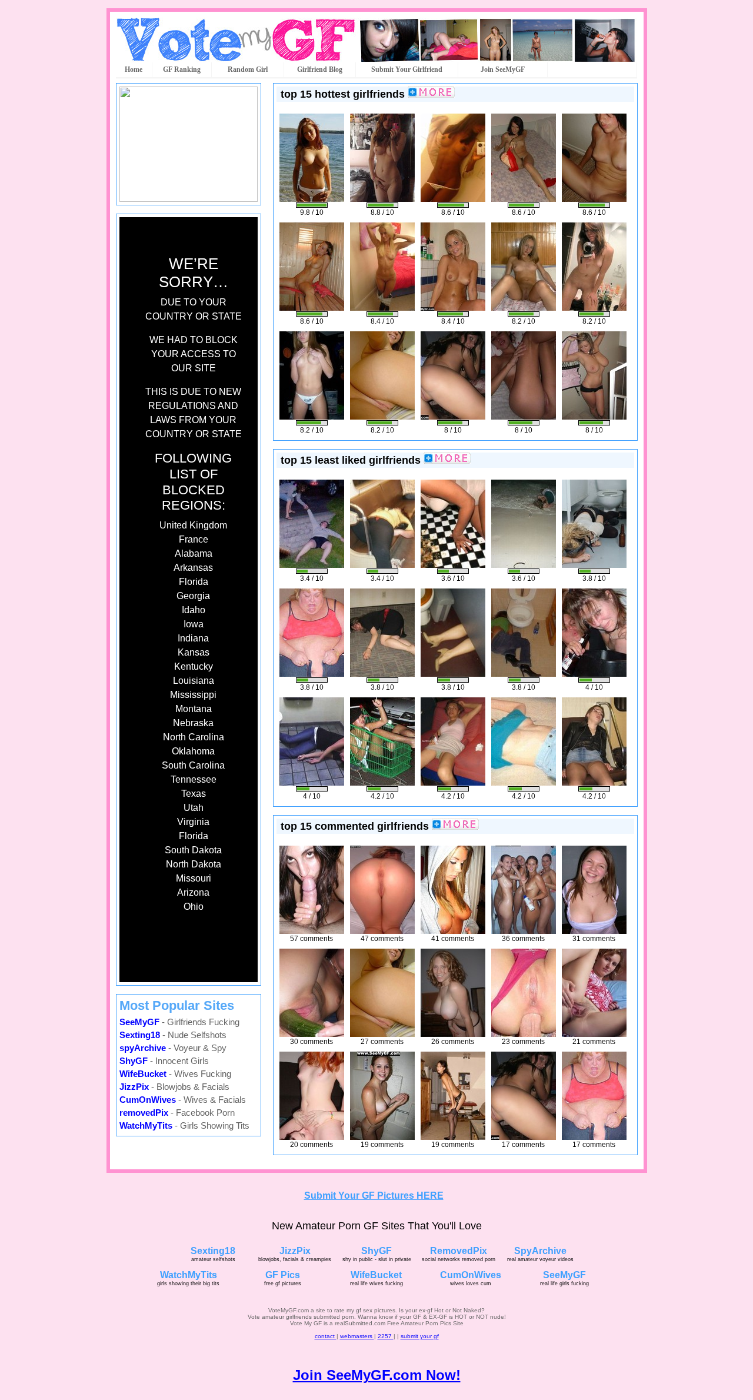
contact (325, 1336)
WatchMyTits (145, 1125)
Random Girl (248, 69)
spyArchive (142, 1048)
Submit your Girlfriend (406, 69)
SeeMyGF (139, 1022)
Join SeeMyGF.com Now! (377, 1375)
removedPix (143, 1113)
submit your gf (420, 1336)
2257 (386, 1336)
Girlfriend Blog (319, 69)
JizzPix (134, 1087)
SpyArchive (540, 1251)
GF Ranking (182, 69)
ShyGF (133, 1061)
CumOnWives (147, 1100)
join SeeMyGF (503, 69)
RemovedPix (458, 1251)
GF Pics (282, 1275)
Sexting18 (139, 1035)
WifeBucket (142, 1074)
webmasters (357, 1336)
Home (133, 69)
